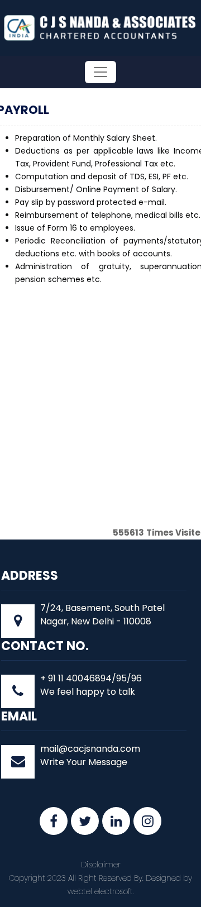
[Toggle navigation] (100, 72)
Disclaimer (101, 864)
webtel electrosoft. (101, 891)
